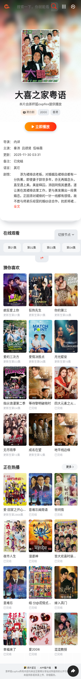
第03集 (51, 247)
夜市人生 (9, 556)
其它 (17, 168)
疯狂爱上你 (11, 310)
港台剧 (30, 112)
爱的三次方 (11, 357)
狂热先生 (35, 310)
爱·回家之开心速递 (15, 509)
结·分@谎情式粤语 (40, 603)
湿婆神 (33, 556)
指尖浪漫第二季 (14, 403)
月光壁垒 (60, 357)
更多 (69, 467)
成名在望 (35, 450)
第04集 (71, 247)
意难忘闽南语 (38, 509)
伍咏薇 (38, 148)
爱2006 (34, 649)
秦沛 (17, 148)
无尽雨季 (9, 450)
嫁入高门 (60, 603)
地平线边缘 (62, 450)
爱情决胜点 (37, 357)
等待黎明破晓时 (40, 403)
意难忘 (8, 603)
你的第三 (60, 310)
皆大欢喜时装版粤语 (66, 556)
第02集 (31, 247)
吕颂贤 (26, 148)
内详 (17, 142)
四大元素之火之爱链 (66, 403)
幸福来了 (9, 649)
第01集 (12, 247)
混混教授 (60, 649)
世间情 (59, 509)
